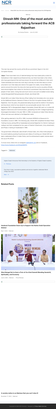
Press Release (20, 277)
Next (5, 174)
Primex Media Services (40, 406)
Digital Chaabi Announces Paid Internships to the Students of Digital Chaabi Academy (27, 160)
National (28, 14)
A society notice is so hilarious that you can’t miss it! (19, 393)
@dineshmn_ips (31, 142)
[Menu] (54, 3)
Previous (8, 164)
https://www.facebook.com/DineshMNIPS (14, 145)
